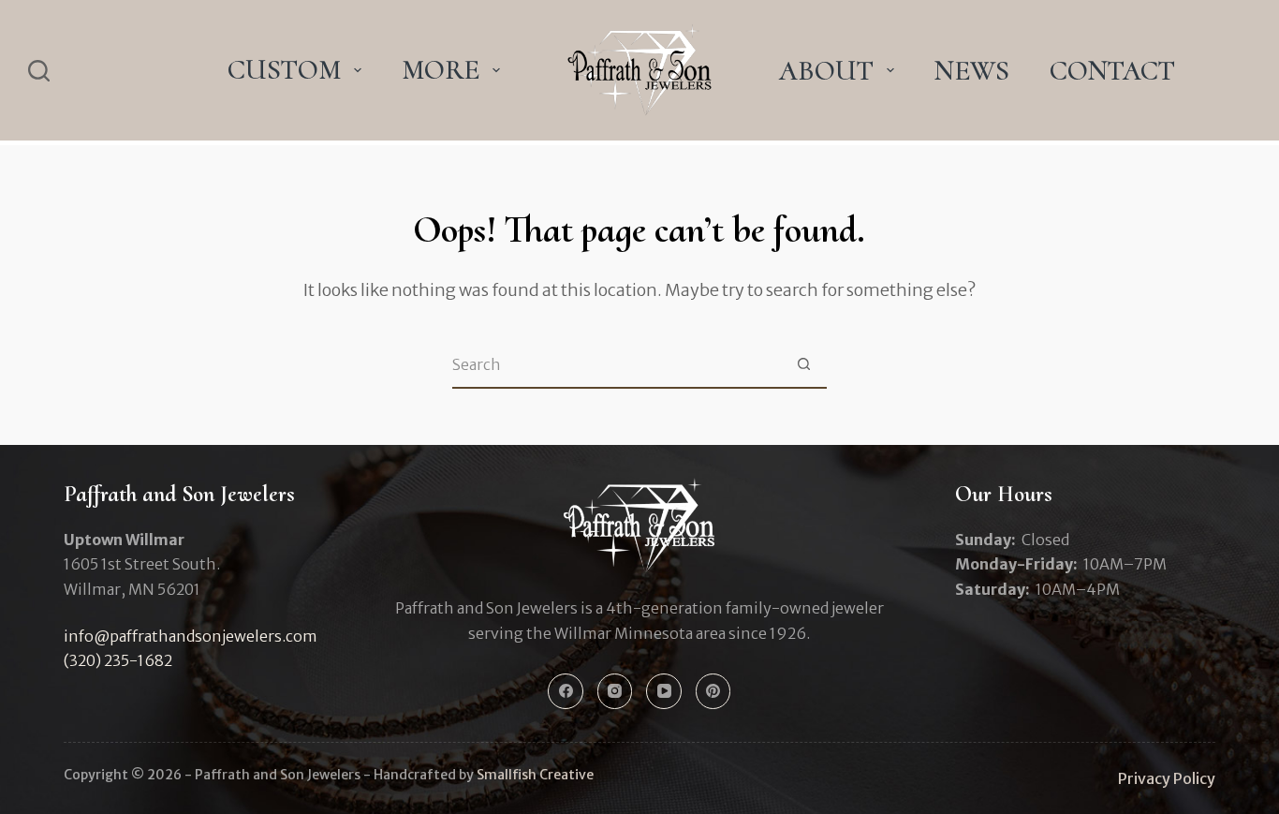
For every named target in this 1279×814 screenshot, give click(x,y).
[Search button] (804, 364)
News (971, 70)
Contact (1112, 70)
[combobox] (617, 364)
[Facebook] (565, 691)
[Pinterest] (713, 691)
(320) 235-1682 (118, 660)
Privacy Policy (1166, 778)
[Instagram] (615, 691)
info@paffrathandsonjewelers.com (190, 636)
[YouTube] (664, 691)
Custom (284, 69)
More (440, 69)
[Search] (39, 70)
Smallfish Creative (535, 774)
